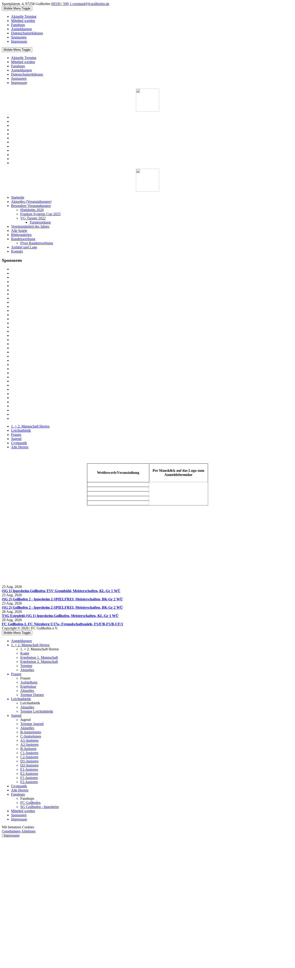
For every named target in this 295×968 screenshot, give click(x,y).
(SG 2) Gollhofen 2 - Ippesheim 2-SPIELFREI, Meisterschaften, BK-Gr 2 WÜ (62, 599)
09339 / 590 (60, 4)
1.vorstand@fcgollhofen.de (89, 4)
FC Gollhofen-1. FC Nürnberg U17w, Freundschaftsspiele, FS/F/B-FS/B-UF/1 (62, 624)
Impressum (11, 835)
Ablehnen (28, 831)
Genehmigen (11, 831)
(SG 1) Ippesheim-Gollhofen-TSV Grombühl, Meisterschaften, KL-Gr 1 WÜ (61, 591)
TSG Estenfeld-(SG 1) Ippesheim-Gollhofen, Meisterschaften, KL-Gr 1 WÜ (60, 616)
